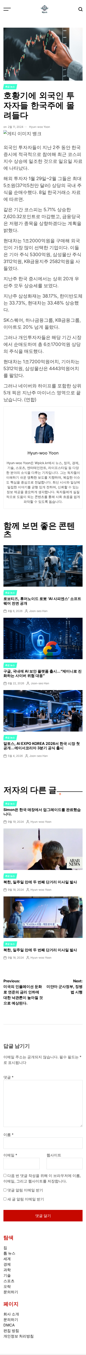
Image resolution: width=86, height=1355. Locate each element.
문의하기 (10, 1292)
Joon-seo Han (38, 611)
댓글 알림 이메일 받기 (25, 1190)
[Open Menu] (7, 9)
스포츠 (8, 1281)
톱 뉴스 (9, 1253)
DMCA (9, 1325)
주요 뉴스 (10, 86)
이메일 (10, 1155)
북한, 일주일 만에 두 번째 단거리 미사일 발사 (40, 882)
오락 (7, 1286)
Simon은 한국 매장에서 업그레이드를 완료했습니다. (42, 811)
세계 (7, 1258)
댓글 (8, 1077)
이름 (8, 1134)
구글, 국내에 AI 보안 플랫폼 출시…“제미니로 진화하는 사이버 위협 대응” (42, 673)
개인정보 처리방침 (18, 1336)
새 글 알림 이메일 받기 (25, 1199)
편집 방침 (11, 1330)
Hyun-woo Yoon (39, 127)
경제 (7, 1264)
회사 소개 (11, 1314)
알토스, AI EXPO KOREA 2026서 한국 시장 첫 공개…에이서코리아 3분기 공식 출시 (41, 745)
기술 (7, 1275)
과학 (7, 1269)
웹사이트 (54, 1155)
